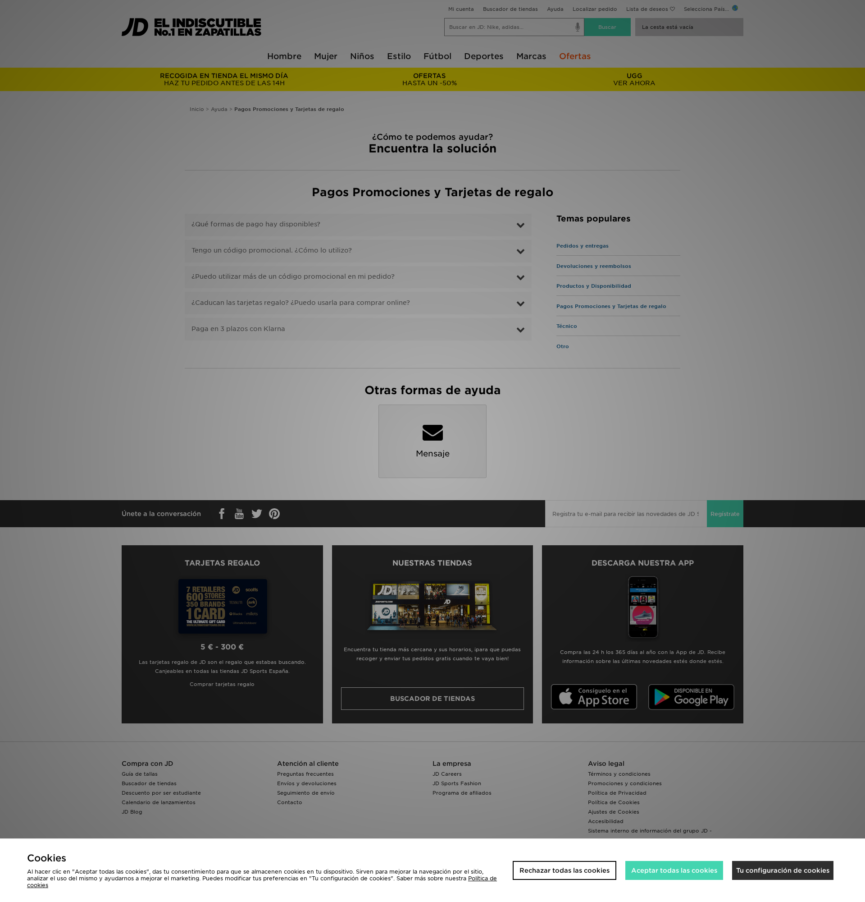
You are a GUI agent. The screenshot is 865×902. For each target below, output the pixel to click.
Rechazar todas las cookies (564, 870)
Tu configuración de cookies (782, 870)
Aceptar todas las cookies (674, 870)
